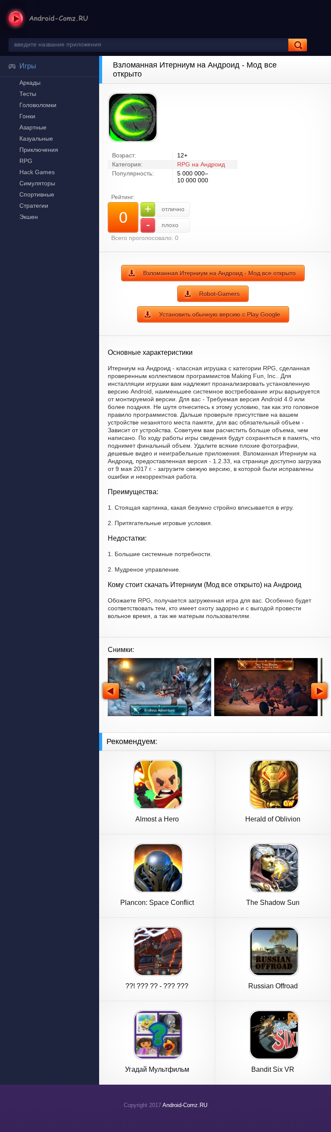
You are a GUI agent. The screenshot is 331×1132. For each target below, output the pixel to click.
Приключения (38, 149)
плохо (162, 224)
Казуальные (36, 138)
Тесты (27, 93)
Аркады (30, 82)
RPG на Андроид (201, 164)
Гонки (27, 116)
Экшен (28, 216)
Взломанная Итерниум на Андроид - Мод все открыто (219, 273)
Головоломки (37, 105)
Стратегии (33, 205)
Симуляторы (37, 183)
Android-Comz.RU (184, 1105)
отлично (164, 208)
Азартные (33, 127)
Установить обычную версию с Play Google (219, 314)
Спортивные (36, 194)
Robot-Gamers (219, 293)
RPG (25, 160)
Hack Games (37, 172)
